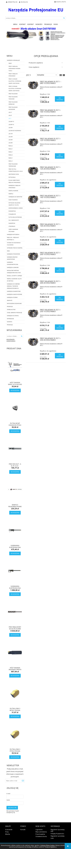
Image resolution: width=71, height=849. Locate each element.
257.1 (10, 118)
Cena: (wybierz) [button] (34, 67)
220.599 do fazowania (15, 130)
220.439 (10, 139)
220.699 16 (11, 124)
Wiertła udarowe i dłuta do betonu (14, 280)
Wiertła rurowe (13, 190)
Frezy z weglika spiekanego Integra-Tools (15, 68)
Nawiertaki (12, 223)
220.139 (10, 133)
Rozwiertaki (12, 211)
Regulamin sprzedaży (57, 836)
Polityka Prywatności (57, 834)
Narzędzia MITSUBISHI (13, 234)
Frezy (10, 63)
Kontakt (22, 830)
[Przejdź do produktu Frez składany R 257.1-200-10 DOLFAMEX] (33, 256)
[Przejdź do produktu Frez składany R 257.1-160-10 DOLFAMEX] (33, 199)
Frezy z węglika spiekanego (13, 75)
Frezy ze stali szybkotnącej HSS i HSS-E (16, 170)
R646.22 (11, 155)
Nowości (9, 321)
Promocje (10, 306)
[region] (35, 46)
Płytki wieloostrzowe (15, 217)
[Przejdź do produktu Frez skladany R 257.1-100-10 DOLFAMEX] (33, 113)
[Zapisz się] (23, 780)
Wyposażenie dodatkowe (14, 303)
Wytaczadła (12, 177)
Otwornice (12, 226)
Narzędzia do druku (13, 315)
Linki (52, 838)
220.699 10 (11, 121)
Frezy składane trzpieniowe (13, 165)
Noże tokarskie (13, 200)
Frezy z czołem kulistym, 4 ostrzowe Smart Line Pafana (15, 88)
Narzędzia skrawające (13, 60)
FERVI (8, 251)
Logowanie (39, 830)
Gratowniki (8, 830)
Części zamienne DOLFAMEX (13, 230)
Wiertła (11, 193)
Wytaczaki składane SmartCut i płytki (14, 204)
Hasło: (8, 800)
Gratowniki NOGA (14, 174)
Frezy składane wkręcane (13, 103)
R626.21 (11, 149)
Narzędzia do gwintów (15, 197)
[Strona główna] (35, 9)
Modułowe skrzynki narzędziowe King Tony (14, 271)
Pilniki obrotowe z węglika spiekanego (14, 181)
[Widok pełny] (64, 75)
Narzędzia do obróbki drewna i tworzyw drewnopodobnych (13, 286)
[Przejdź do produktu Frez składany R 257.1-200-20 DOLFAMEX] (33, 284)
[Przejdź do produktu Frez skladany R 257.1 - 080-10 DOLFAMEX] (33, 85)
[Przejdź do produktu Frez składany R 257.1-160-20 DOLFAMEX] (33, 227)
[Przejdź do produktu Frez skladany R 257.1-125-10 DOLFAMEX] (33, 142)
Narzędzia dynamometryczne (12, 263)
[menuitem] (15, 24)
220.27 (10, 115)
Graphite (9, 300)
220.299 (10, 136)
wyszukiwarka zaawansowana (10, 340)
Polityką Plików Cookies (48, 845)
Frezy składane (13, 93)
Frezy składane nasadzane (13, 108)
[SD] (35, 34)
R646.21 (11, 152)
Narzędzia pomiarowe (13, 254)
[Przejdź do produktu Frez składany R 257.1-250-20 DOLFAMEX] (33, 341)
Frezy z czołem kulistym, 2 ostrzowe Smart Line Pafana (15, 81)
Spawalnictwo (11, 309)
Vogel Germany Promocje (14, 312)
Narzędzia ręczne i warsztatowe (12, 258)
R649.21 (11, 158)
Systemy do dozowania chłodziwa (14, 244)
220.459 (10, 143)
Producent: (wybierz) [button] (36, 63)
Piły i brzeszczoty (14, 220)
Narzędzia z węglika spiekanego (14, 186)
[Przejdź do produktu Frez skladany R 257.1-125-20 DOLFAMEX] (33, 170)
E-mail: (8, 793)
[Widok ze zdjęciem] (61, 75)
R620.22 (11, 146)
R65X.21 (11, 161)
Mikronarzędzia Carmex (16, 208)
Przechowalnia (40, 834)
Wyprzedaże (10, 318)
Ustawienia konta (41, 836)
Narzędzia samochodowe (14, 294)
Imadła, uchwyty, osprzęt (14, 275)
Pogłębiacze (12, 214)
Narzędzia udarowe (13, 267)
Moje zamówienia (41, 832)
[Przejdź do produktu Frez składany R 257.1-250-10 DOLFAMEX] (33, 313)
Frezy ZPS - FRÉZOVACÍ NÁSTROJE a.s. (13, 238)
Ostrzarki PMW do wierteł (14, 248)
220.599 (10, 127)
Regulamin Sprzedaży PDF (58, 830)
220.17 (10, 112)
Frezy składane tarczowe (13, 98)
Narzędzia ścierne (12, 297)
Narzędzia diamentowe (14, 291)
